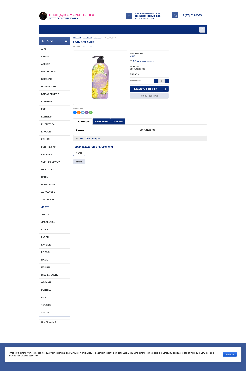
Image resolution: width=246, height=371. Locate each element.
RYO (43, 297)
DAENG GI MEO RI (50, 94)
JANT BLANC (48, 199)
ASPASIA (46, 64)
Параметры (83, 121)
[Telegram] (83, 112)
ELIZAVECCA (48, 124)
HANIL (44, 177)
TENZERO (46, 305)
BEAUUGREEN (49, 71)
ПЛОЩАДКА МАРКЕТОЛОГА (71, 15)
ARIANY (45, 56)
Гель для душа (93, 138)
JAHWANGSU (48, 192)
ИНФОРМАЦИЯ (48, 322)
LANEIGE (46, 245)
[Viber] (87, 112)
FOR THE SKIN (48, 147)
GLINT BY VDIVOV (50, 162)
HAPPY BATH (48, 184)
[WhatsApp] (91, 112)
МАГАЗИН (87, 38)
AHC (43, 49)
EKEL (44, 109)
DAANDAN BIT (48, 86)
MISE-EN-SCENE (49, 275)
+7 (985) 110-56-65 (191, 15)
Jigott (132, 56)
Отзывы (118, 121)
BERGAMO (47, 79)
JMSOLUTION (48, 222)
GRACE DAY (47, 169)
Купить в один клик (149, 96)
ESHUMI (45, 139)
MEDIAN (45, 267)
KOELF (44, 229)
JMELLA (45, 214)
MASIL (44, 260)
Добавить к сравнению (143, 61)
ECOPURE (46, 101)
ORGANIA (46, 282)
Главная (77, 38)
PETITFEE (46, 290)
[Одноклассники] (79, 112)
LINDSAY (45, 252)
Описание (101, 121)
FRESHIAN (46, 154)
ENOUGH (46, 131)
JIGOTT (97, 38)
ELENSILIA (46, 116)
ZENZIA (45, 312)
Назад (79, 162)
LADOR (45, 237)
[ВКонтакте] (75, 112)
